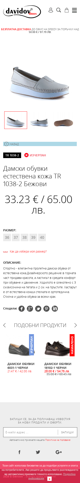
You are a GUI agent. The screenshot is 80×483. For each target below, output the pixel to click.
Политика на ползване (57, 439)
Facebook (21, 308)
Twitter (30, 308)
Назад (14, 144)
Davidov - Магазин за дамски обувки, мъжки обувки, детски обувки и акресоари (22, 11)
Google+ (46, 308)
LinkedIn (55, 308)
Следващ (75, 325)
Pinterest (38, 308)
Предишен (4, 325)
